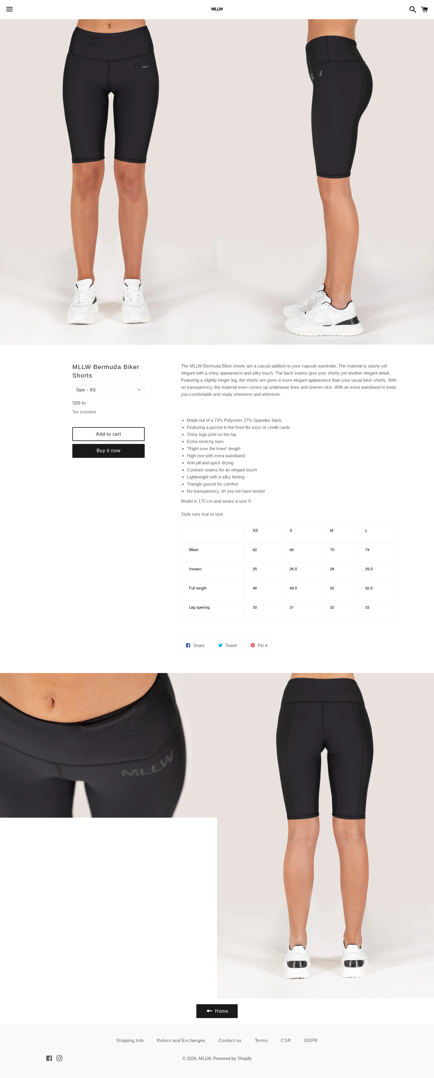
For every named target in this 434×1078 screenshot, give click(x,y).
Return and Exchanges (181, 1040)
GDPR (311, 1040)
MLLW (205, 1058)
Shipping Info (130, 1040)
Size (80, 389)
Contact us (230, 1040)
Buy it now (109, 450)
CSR (286, 1040)
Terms (261, 1040)
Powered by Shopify (232, 1058)
